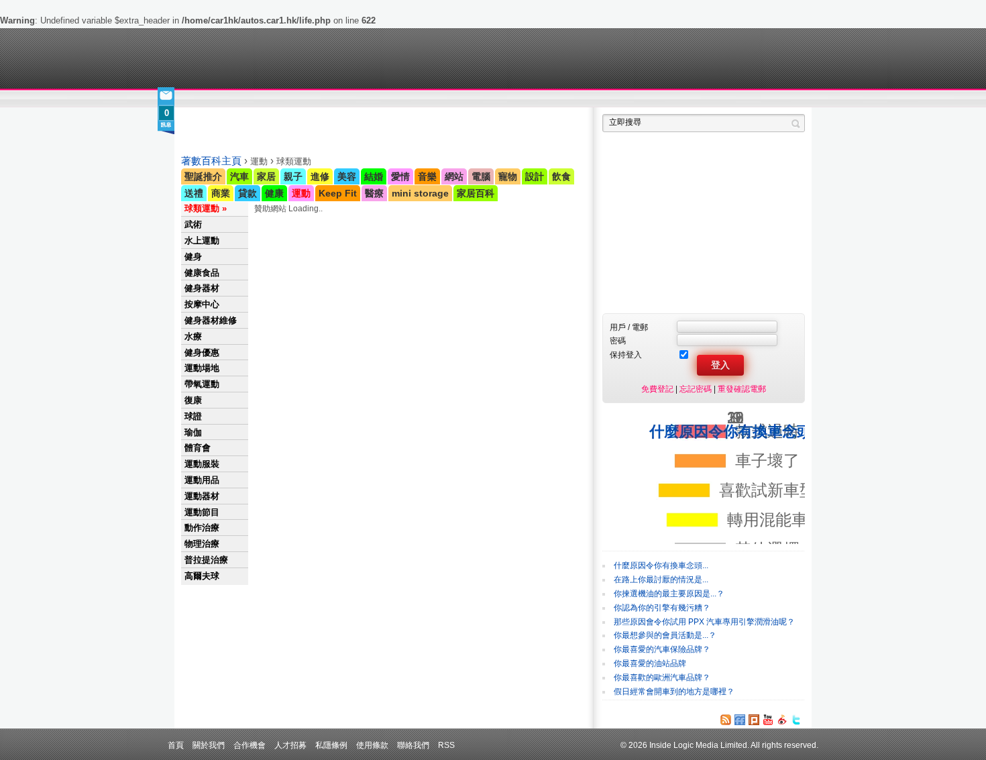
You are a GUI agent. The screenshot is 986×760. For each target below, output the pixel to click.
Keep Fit (338, 193)
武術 (193, 224)
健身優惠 (201, 352)
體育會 (197, 448)
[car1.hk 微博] (782, 719)
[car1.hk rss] (725, 719)
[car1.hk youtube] (768, 719)
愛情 (400, 176)
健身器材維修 (210, 320)
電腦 (481, 176)
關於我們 (209, 745)
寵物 (507, 176)
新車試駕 (257, 99)
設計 (534, 176)
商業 (220, 193)
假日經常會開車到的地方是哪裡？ (674, 691)
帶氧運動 (201, 384)
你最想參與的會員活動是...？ (665, 635)
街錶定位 (619, 99)
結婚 (373, 176)
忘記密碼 (695, 388)
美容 (346, 176)
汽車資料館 (679, 99)
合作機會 (249, 745)
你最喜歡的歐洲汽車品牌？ (662, 677)
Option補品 (424, 99)
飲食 (561, 176)
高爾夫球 (201, 576)
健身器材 (201, 288)
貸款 (247, 193)
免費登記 (657, 388)
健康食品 (201, 273)
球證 (193, 416)
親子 (293, 176)
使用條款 (372, 745)
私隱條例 (331, 745)
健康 (274, 193)
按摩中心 (201, 304)
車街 (577, 99)
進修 (320, 176)
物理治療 (201, 544)
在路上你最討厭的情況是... (661, 579)
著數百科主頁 (211, 161)
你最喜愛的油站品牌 (650, 663)
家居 (266, 176)
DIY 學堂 (363, 99)
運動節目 (201, 512)
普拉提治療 (206, 560)
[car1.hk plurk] (754, 719)
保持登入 (626, 354)
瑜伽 (193, 432)
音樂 (427, 176)
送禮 (193, 193)
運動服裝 (201, 464)
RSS (446, 745)
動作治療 (201, 528)
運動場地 (201, 368)
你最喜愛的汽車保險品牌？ (662, 649)
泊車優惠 (485, 99)
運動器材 (201, 496)
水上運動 (201, 240)
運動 (301, 193)
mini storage (420, 193)
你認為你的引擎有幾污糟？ (662, 607)
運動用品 (201, 480)
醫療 (374, 193)
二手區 (739, 99)
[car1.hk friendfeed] (739, 719)
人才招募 (290, 745)
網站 (454, 176)
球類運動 (201, 208)
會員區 (792, 99)
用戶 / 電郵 (629, 327)
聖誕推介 (203, 176)
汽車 (239, 176)
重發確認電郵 (742, 388)
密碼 (618, 340)
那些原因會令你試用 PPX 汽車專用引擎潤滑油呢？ (704, 622)
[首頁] (243, 58)
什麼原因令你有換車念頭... (661, 565)
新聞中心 (197, 99)
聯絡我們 (413, 745)
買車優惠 (537, 99)
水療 (193, 336)
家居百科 (475, 193)
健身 (193, 257)
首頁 (176, 745)
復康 (193, 400)
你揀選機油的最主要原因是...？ (669, 593)
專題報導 (310, 99)
